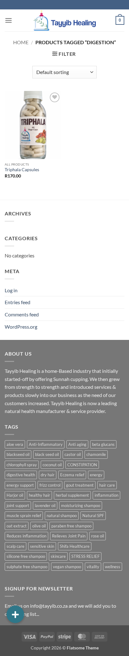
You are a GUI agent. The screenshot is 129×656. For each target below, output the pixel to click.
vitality (93, 566)
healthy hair (39, 495)
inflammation (106, 495)
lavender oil (45, 505)
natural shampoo (62, 515)
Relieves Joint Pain (68, 535)
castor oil (72, 454)
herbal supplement (72, 495)
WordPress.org (21, 327)
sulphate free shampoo (27, 566)
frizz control (49, 485)
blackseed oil (18, 454)
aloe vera (15, 444)
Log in (11, 290)
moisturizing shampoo (80, 505)
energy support (20, 485)
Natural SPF (93, 515)
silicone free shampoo (26, 556)
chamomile (96, 454)
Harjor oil (15, 495)
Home (20, 42)
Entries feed (17, 302)
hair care (107, 485)
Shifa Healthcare (75, 546)
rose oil (97, 535)
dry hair (47, 474)
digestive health (21, 474)
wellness (112, 566)
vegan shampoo (67, 566)
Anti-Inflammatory (46, 444)
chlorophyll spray (22, 464)
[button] (8, 20)
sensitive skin (42, 546)
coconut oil (52, 464)
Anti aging (77, 444)
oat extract (17, 525)
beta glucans (103, 444)
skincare (58, 556)
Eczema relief (72, 474)
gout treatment (80, 485)
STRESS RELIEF (85, 556)
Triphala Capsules (22, 169)
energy (96, 474)
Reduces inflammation (26, 535)
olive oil (39, 525)
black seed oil (47, 454)
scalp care (15, 546)
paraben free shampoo (71, 525)
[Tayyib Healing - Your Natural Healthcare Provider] (64, 20)
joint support (18, 505)
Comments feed (22, 314)
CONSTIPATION (82, 464)
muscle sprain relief (24, 515)
